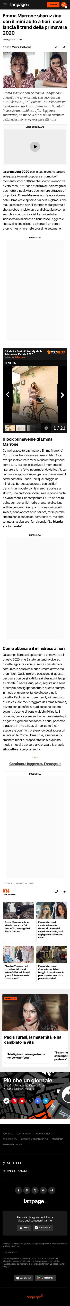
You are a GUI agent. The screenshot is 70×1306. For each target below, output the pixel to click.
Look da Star (20, 883)
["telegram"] (45, 1101)
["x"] (30, 1101)
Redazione (57, 1139)
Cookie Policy (10, 1139)
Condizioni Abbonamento (34, 1139)
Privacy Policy (42, 1133)
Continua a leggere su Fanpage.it (35, 764)
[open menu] (4, 4)
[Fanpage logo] (19, 5)
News (31, 883)
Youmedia (8, 1133)
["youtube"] (22, 1101)
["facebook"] (38, 1101)
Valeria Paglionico (21, 46)
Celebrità (7, 883)
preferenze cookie (12, 1144)
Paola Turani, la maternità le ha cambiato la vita (32, 1040)
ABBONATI (53, 5)
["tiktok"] (6, 1101)
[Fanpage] (35, 1201)
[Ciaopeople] (35, 1297)
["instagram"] (14, 1101)
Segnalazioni (24, 1133)
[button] (64, 47)
